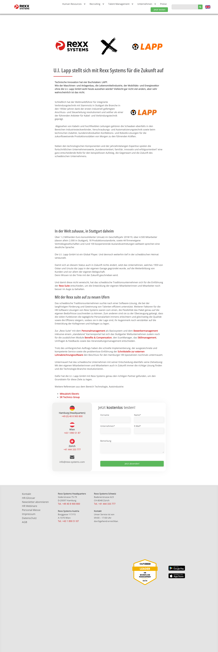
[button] (73, 4)
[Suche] (200, 7)
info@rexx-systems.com (72, 461)
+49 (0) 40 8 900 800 (72, 416)
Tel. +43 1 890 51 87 (68, 521)
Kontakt (26, 494)
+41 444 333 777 (72, 449)
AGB (24, 522)
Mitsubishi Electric (69, 393)
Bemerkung (105, 440)
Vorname (104, 415)
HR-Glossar (28, 498)
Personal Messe (31, 510)
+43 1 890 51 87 (72, 432)
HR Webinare (29, 506)
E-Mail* (137, 426)
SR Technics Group (70, 397)
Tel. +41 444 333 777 (104, 503)
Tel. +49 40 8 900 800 (69, 503)
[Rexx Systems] (145, 572)
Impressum (28, 514)
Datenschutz (29, 518)
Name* (137, 415)
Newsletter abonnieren (35, 502)
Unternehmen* (107, 426)
